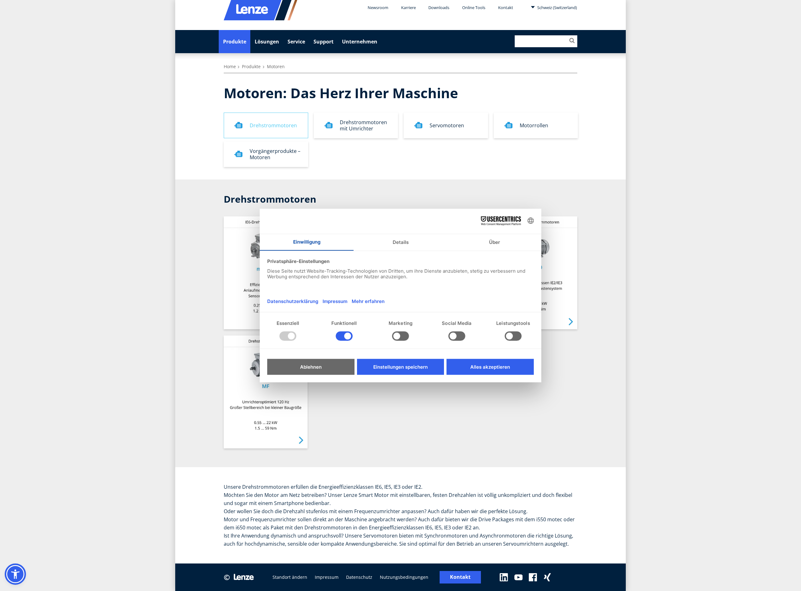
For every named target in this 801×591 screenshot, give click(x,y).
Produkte (234, 41)
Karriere (408, 7)
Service (296, 41)
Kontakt (505, 7)
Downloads (438, 7)
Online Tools (473, 7)
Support (324, 41)
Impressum (327, 577)
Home (230, 66)
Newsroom (378, 7)
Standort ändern (290, 577)
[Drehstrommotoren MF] (266, 392)
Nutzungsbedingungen (404, 577)
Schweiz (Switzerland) (556, 7)
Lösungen (267, 41)
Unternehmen (359, 41)
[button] (15, 574)
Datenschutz (359, 577)
